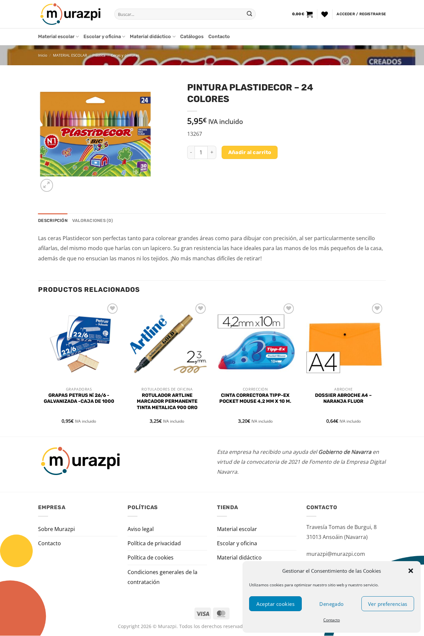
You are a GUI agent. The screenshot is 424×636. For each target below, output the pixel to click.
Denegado (331, 604)
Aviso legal (141, 529)
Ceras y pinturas (125, 55)
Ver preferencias (387, 604)
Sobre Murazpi (56, 529)
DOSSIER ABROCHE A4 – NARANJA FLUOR (343, 398)
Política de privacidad (154, 543)
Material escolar (56, 36)
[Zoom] (46, 185)
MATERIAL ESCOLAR (70, 55)
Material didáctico (150, 36)
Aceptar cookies (275, 604)
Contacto (331, 620)
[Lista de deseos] (324, 14)
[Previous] (38, 368)
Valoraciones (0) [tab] (92, 220)
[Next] (384, 368)
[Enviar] (249, 14)
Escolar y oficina (102, 36)
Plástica (98, 55)
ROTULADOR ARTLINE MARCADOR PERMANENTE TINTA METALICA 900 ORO (167, 401)
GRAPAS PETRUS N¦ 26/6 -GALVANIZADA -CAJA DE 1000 (79, 398)
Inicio (42, 55)
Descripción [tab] (53, 220)
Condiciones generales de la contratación (162, 577)
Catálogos (192, 36)
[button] (410, 570)
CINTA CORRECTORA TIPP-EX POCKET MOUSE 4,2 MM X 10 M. (255, 398)
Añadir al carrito (249, 152)
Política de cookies (151, 557)
